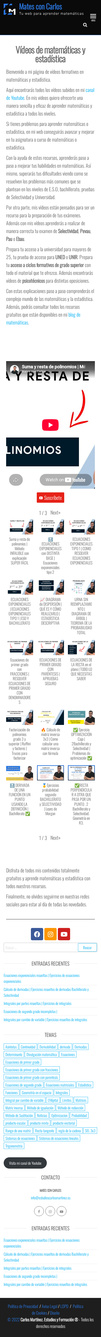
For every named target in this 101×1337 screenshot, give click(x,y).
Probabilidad (79, 1115)
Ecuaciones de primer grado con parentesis (31, 1077)
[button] (55, 512)
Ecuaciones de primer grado (22, 1062)
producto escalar (15, 1123)
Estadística (84, 1084)
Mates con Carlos (40, 6)
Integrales (62, 1092)
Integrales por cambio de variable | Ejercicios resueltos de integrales (45, 1019)
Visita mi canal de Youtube (25, 1163)
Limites (66, 1100)
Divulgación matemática (41, 1054)
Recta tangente (44, 1130)
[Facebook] (37, 934)
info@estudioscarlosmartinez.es (50, 1197)
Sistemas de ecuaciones (20, 1138)
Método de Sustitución (19, 1115)
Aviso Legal (49, 1306)
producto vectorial (64, 1123)
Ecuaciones (68, 1054)
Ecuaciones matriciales (60, 1084)
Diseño (55, 1313)
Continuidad (28, 1046)
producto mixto (39, 1123)
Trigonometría (14, 1145)
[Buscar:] (50, 947)
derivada (65, 1046)
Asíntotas (11, 1046)
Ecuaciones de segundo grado (23, 1084)
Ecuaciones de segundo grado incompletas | (30, 1011)
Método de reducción (70, 1107)
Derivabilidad (47, 1046)
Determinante (13, 1054)
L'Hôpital (53, 1100)
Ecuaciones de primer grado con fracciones (31, 1069)
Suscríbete (53, 497)
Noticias (42, 1115)
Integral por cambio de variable (24, 1100)
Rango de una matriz (18, 1130)
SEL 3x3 (90, 1130)
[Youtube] (64, 934)
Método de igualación (40, 1107)
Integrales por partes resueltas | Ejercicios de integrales (37, 1003)
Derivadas (81, 1046)
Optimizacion (59, 1115)
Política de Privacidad (23, 1306)
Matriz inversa (14, 1107)
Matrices (81, 1100)
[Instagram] (50, 934)
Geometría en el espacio (36, 1092)
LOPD (64, 1306)
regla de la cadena (69, 1130)
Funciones (11, 1092)
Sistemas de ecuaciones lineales (58, 1138)
